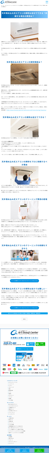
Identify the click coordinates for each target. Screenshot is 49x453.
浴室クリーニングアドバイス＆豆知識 (15, 432)
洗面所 (9, 393)
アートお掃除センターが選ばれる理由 (15, 429)
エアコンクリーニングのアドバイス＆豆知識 (14, 5)
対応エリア (10, 419)
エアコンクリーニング (12, 382)
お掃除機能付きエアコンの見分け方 (15, 426)
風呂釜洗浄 (10, 390)
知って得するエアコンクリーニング (15, 427)
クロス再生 (10, 400)
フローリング (11, 387)
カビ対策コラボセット (12, 410)
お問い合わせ (11, 438)
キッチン (10, 385)
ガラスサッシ (11, 395)
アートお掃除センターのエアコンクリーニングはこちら (24, 280)
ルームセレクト (11, 414)
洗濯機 (9, 398)
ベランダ (10, 396)
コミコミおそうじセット (13, 405)
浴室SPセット (11, 409)
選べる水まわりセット (12, 404)
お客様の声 (10, 421)
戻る (24, 319)
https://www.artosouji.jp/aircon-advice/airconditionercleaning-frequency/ (26, 110)
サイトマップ (11, 443)
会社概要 (10, 436)
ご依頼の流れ (11, 418)
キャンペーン (11, 423)
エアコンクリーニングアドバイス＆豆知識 (16, 431)
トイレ (9, 392)
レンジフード (11, 384)
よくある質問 (11, 424)
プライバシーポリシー (12, 441)
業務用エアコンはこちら (24, 349)
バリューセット (11, 412)
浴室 (9, 388)
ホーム (2, 5)
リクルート (10, 440)
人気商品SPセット (12, 407)
